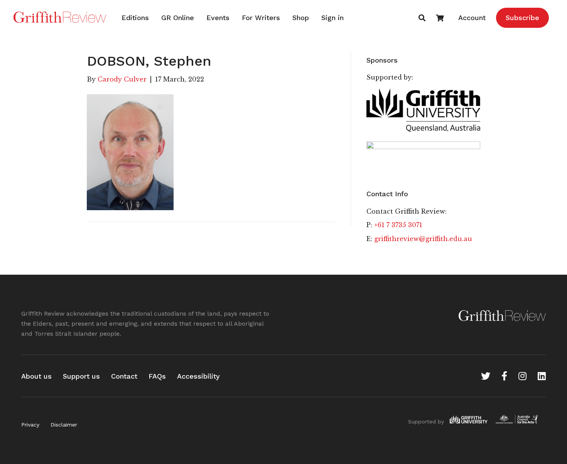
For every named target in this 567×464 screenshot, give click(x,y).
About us (36, 376)
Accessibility (198, 376)
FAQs (157, 376)
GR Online (177, 18)
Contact (124, 376)
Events (218, 18)
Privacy (30, 425)
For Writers (261, 18)
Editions (135, 18)
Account (472, 18)
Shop (300, 18)
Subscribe (522, 18)
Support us (81, 376)
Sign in (332, 18)
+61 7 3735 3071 (398, 225)
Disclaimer (64, 425)
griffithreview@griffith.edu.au (423, 239)
